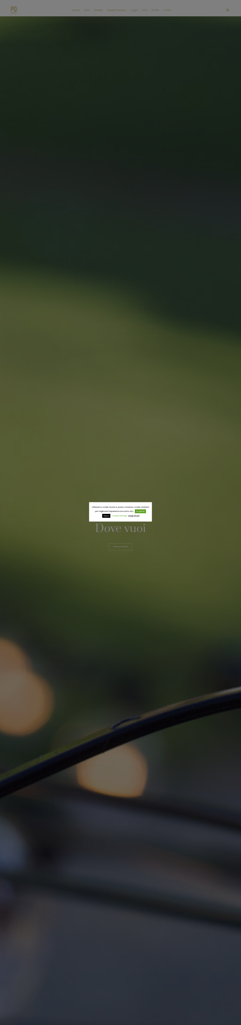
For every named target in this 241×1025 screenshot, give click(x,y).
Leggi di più (133, 515)
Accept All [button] (140, 511)
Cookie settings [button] (119, 515)
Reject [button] (106, 516)
